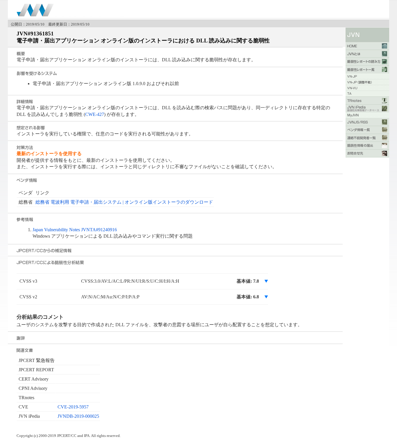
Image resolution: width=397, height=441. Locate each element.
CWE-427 (94, 114)
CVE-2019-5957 (73, 406)
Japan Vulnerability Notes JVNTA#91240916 (75, 229)
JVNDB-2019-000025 (78, 416)
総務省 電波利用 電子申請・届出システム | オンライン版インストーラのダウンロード (124, 202)
